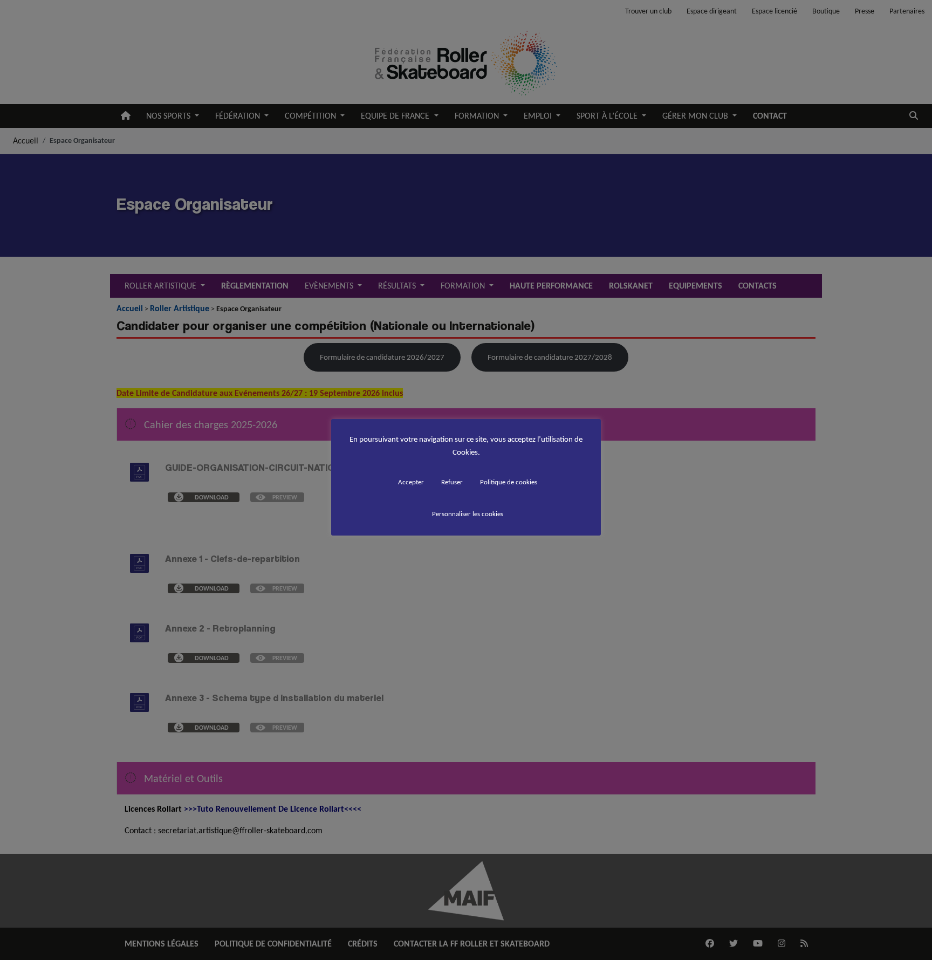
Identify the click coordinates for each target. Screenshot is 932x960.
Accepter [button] (411, 482)
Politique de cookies (508, 482)
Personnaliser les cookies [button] (467, 514)
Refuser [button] (452, 482)
